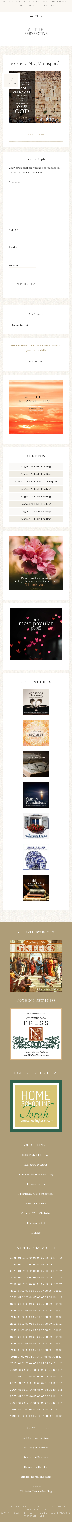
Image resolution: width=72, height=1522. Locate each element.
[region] (36, 966)
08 (46, 1257)
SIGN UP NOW (36, 362)
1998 (13, 1416)
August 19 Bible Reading (36, 518)
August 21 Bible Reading (36, 503)
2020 (13, 1297)
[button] (36, 966)
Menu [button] (38, 16)
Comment (16, 182)
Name (13, 229)
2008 (13, 1376)
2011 (13, 1356)
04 (31, 1257)
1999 (13, 1409)
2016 (13, 1323)
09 (50, 1264)
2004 (13, 1402)
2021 (13, 1290)
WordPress (31, 1516)
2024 (13, 1271)
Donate (36, 1232)
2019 (13, 1304)
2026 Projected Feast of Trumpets (36, 481)
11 (57, 1264)
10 (54, 1264)
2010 (13, 1363)
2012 (13, 1350)
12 (60, 1264)
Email (13, 247)
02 (23, 1257)
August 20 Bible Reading (36, 511)
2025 (13, 1264)
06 (38, 1257)
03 (27, 1257)
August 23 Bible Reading (36, 489)
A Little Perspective (36, 31)
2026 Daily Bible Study (36, 1155)
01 (19, 1257)
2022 (13, 1284)
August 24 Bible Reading (36, 474)
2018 (13, 1310)
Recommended (36, 1223)
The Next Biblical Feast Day (36, 1174)
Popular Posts (36, 1184)
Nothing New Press (36, 1447)
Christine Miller (39, 1507)
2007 (13, 1383)
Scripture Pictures (36, 1164)
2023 (13, 1277)
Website (14, 265)
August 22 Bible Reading (36, 496)
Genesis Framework (58, 1513)
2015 (13, 1330)
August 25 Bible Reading (36, 466)
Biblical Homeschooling (36, 1476)
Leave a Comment (36, 134)
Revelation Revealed (36, 1457)
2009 (13, 1369)
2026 (13, 1257)
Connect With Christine (36, 1213)
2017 (13, 1317)
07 (42, 1257)
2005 (13, 1396)
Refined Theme (32, 1513)
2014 (13, 1336)
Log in (44, 1516)
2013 (13, 1343)
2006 (13, 1389)
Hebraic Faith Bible (36, 1467)
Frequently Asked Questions (36, 1193)
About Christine (36, 1203)
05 (34, 1257)
